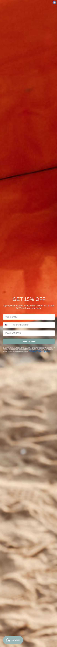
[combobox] (7, 325)
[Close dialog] (54, 2)
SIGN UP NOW (29, 341)
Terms (47, 351)
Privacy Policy (35, 351)
